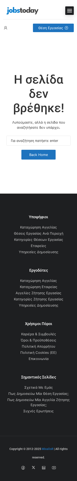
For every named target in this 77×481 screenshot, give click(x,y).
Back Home (38, 155)
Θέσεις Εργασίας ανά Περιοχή (38, 233)
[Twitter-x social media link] (33, 467)
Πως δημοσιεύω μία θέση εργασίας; (38, 393)
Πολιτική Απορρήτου (38, 346)
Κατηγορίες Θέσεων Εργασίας (38, 239)
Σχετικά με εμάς (38, 387)
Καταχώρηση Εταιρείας (38, 287)
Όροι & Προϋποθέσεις (38, 340)
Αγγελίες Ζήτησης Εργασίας (38, 293)
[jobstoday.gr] (20, 10)
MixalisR (47, 449)
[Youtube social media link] (54, 467)
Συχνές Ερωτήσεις (38, 411)
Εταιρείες (38, 246)
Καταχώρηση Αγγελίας (38, 227)
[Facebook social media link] (23, 467)
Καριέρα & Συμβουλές (38, 334)
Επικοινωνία (39, 359)
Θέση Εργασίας (50, 28)
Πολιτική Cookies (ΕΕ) (38, 352)
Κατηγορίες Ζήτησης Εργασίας (38, 299)
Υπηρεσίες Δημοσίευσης (38, 252)
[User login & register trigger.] (5, 28)
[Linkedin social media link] (43, 467)
